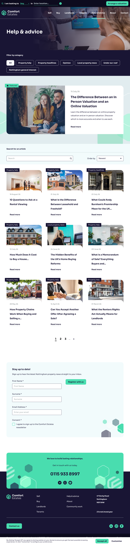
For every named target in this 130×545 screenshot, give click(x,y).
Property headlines (47, 63)
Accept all (102, 541)
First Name (18, 381)
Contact (124, 13)
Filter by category (14, 55)
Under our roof (110, 63)
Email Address (19, 407)
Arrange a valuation (117, 3)
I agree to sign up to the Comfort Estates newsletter (35, 426)
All (10, 63)
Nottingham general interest (22, 70)
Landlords (69, 13)
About (113, 13)
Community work (74, 506)
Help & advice (73, 496)
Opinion (67, 63)
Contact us (14, 526)
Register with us (76, 382)
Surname (17, 394)
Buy (58, 13)
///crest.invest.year (105, 512)
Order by (91, 158)
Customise (117, 541)
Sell (49, 13)
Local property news (87, 63)
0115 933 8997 (65, 474)
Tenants (83, 13)
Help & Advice (98, 13)
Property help (24, 63)
